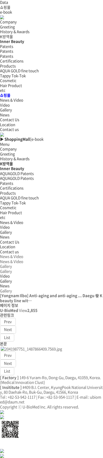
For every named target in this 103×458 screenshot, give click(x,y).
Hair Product (11, 85)
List (7, 337)
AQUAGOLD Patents (17, 173)
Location (7, 124)
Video (5, 105)
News (5, 115)
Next (8, 329)
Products (8, 193)
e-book (6, 12)
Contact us (9, 129)
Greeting (7, 27)
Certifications (12, 61)
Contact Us (9, 242)
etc (3, 90)
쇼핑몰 (5, 7)
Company (8, 149)
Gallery (6, 110)
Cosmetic (8, 80)
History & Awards (15, 31)
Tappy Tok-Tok (13, 75)
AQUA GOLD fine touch (19, 70)
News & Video (11, 222)
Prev (8, 321)
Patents (6, 51)
